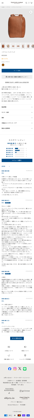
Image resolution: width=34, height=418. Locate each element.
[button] (9, 148)
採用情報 (24, 380)
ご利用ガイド (11, 380)
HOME (3, 7)
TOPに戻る (20, 384)
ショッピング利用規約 (25, 359)
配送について (25, 350)
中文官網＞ (23, 405)
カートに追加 (17, 70)
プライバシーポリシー (25, 382)
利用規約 (13, 384)
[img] (5, 171)
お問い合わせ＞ (8, 377)
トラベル (8, 7)
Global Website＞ (13, 405)
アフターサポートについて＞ (22, 377)
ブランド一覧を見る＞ (17, 402)
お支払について (9, 350)
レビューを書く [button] (17, 160)
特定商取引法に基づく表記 (10, 382)
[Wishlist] (29, 3)
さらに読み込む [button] (17, 338)
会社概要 (18, 380)
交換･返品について (9, 359)
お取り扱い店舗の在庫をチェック (17, 77)
